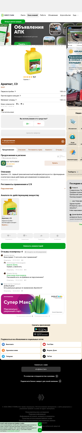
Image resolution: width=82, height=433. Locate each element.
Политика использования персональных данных (37, 420)
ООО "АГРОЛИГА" (12, 162)
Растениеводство (26, 45)
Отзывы (60, 150)
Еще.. (75, 15)
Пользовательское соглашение (37, 412)
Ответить (7, 260)
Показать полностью (9, 180)
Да (28, 124)
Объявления (53, 15)
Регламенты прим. (35, 150)
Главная (3, 45)
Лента (23, 15)
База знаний (33, 15)
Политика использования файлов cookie (37, 418)
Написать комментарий (33, 246)
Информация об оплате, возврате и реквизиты (37, 416)
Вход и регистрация (13, 22)
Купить (55, 163)
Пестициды (39, 45)
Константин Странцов (12, 284)
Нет (39, 124)
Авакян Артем (9, 255)
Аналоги (49, 150)
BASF (3, 87)
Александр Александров (16, 263)
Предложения (8, 150)
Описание (22, 150)
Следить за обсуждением (36, 252)
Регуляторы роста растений (56, 45)
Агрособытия (65, 15)
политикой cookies (13, 431)
